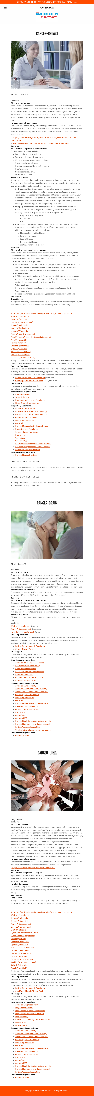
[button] (9, 8)
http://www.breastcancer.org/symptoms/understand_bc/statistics (41, 143)
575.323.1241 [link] (47, 8)
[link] (47, 21)
